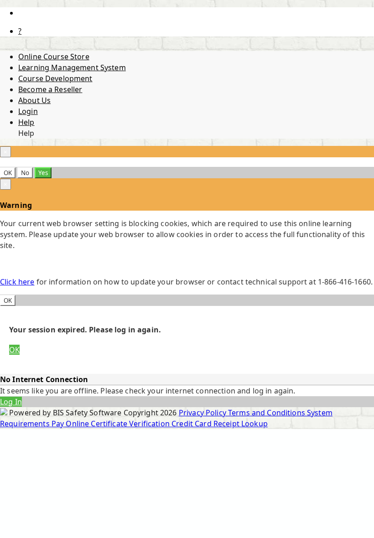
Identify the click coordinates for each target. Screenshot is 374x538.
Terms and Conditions (267, 413)
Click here (17, 282)
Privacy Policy (203, 413)
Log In (11, 402)
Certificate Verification (131, 424)
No (25, 173)
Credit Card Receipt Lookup (219, 424)
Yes (43, 173)
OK (8, 173)
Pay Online (71, 424)
